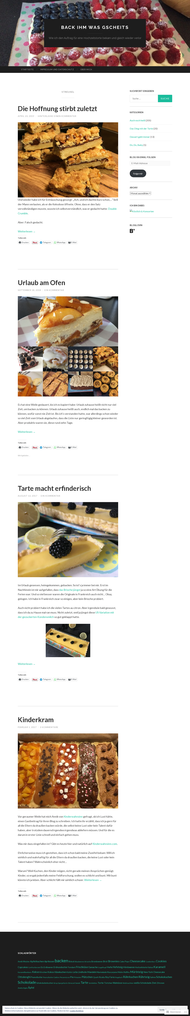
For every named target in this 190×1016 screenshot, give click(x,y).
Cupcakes (23, 967)
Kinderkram (36, 720)
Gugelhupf (102, 967)
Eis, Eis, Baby (136, 145)
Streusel (71, 983)
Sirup (56, 983)
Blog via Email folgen (143, 157)
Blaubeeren (79, 961)
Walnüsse (117, 982)
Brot (105, 961)
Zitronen (160, 983)
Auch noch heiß (137, 120)
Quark (96, 977)
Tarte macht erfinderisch (54, 488)
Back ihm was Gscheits (95, 27)
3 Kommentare (49, 727)
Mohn (120, 972)
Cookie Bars (150, 961)
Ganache (93, 967)
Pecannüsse (65, 977)
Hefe (109, 967)
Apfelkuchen (37, 961)
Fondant (72, 967)
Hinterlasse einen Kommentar (57, 116)
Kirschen (43, 972)
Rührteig (144, 977)
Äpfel (31, 987)
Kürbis (69, 972)
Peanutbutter (37, 977)
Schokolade (27, 982)
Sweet (77, 983)
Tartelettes (92, 983)
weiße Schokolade (142, 983)
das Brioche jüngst (69, 589)
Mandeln (91, 972)
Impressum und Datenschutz (57, 69)
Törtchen (108, 983)
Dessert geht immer (140, 136)
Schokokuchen (164, 977)
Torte (101, 982)
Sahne (153, 977)
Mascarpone (112, 972)
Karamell (159, 967)
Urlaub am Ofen (41, 283)
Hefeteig (118, 967)
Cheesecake (137, 961)
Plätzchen (87, 977)
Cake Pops (124, 961)
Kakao (150, 967)
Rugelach (119, 977)
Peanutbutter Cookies (51, 977)
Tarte (84, 982)
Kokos (51, 972)
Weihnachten (128, 983)
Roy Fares (110, 977)
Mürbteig (136, 971)
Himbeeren (129, 967)
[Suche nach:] (151, 98)
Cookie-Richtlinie (76, 1011)
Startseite (27, 69)
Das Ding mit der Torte (141, 128)
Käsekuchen (60, 972)
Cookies (161, 961)
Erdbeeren (48, 967)
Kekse (35, 971)
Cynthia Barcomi (34, 967)
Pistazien (77, 977)
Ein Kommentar (54, 290)
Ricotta (102, 977)
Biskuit (71, 961)
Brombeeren (97, 961)
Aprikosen (49, 961)
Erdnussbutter (60, 967)
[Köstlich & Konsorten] (142, 211)
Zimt (154, 982)
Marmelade (102, 972)
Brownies (113, 961)
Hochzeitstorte (141, 967)
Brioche (88, 961)
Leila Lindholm (80, 972)
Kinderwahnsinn (73, 816)
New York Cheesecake (154, 972)
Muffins (127, 972)
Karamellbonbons (25, 972)
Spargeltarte (63, 983)
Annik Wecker (24, 961)
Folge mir (138, 173)
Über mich (86, 69)
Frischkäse (82, 967)
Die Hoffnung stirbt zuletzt (57, 109)
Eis (42, 967)
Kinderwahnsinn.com (104, 843)
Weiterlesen (26, 231)
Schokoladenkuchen (44, 983)
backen (61, 960)
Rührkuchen (130, 977)
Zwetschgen (23, 988)
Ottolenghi (24, 977)
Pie (72, 977)
